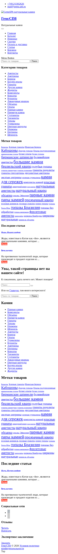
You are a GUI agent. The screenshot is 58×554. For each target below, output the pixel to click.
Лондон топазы (25, 151)
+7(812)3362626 (15, 3)
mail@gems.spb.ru (16, 6)
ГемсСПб (9, 18)
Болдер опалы (14, 81)
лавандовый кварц (19, 187)
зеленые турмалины (31, 177)
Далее (4, 244)
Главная (11, 33)
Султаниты (13, 115)
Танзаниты (13, 118)
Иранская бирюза (33, 147)
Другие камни (14, 87)
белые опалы (25, 153)
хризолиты (19, 216)
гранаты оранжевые (24, 170)
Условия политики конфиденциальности (20, 547)
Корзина (11, 50)
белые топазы (38, 154)
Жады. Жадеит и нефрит (11, 232)
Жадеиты (12, 90)
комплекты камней (33, 182)
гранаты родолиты (43, 170)
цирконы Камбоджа (33, 216)
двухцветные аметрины (37, 173)
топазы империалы (21, 212)
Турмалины (13, 123)
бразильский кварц (16, 166)
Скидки (11, 41)
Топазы (11, 121)
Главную (14, 290)
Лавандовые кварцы (18, 101)
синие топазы (41, 203)
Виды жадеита (7, 250)
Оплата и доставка (17, 44)
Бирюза (11, 79)
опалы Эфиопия (21, 195)
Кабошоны (9, 150)
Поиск (34, 61)
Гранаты (11, 84)
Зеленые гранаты (16, 147)
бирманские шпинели (17, 157)
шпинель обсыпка (26, 220)
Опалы (11, 107)
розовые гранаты (27, 203)
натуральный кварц (31, 190)
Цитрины (12, 132)
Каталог (11, 36)
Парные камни (15, 109)
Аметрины (13, 76)
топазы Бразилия (25, 207)
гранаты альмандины (9, 170)
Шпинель (12, 135)
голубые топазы (42, 166)
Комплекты (13, 93)
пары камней (12, 199)
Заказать (5, 543)
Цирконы (12, 129)
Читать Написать (6, 529)
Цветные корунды (17, 126)
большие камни (28, 161)
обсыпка (6, 195)
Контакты (12, 52)
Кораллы (12, 95)
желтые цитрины (11, 177)
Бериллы (4, 147)
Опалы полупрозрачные (44, 151)
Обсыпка (12, 104)
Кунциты (12, 98)
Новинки (12, 38)
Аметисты (12, 73)
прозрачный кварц (39, 200)
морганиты (31, 187)
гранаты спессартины (12, 173)
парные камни (42, 195)
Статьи (11, 47)
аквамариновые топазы (9, 154)
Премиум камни (16, 112)
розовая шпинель (10, 203)
